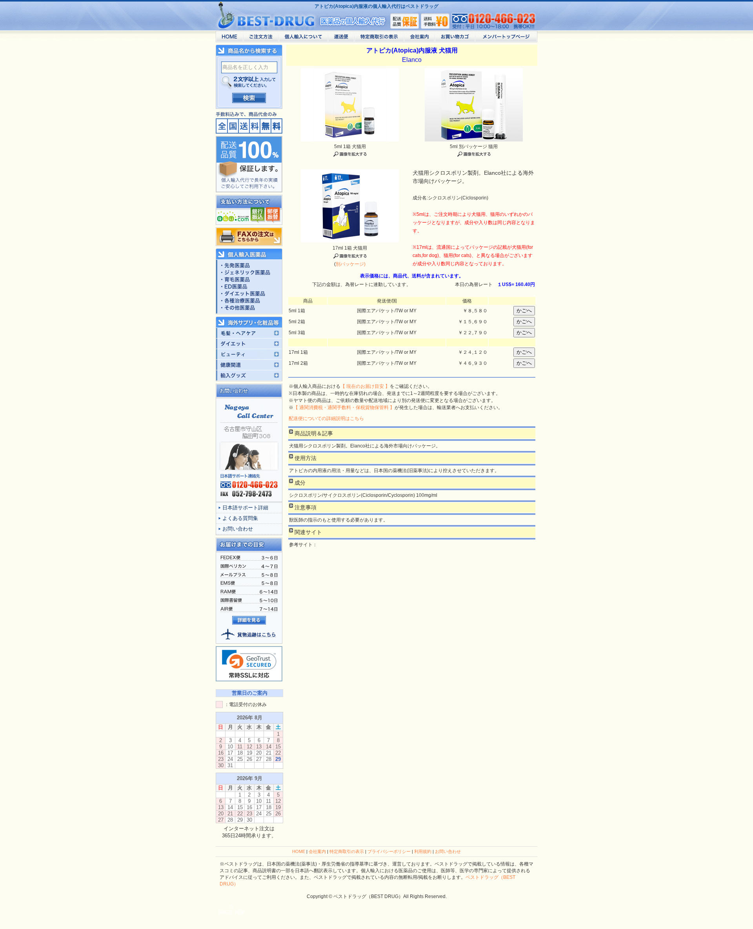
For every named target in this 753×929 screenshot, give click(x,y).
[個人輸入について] (303, 38)
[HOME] (229, 38)
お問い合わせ (237, 529)
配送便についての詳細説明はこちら (326, 418)
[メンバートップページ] (506, 38)
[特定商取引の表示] (379, 38)
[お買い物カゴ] (455, 38)
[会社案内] (419, 38)
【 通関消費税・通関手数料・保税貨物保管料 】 (344, 407)
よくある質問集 (240, 518)
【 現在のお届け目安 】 (365, 386)
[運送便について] (341, 38)
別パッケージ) (351, 264)
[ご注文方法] (260, 38)
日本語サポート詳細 (245, 508)
